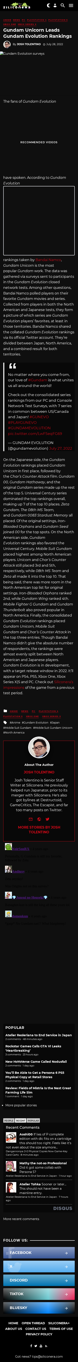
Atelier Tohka (30, 1184)
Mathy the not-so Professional (43, 1163)
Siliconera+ (59, 1323)
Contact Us (35, 1329)
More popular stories (21, 1105)
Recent (20, 1120)
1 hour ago (65, 1175)
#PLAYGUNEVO (22, 422)
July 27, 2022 (60, 448)
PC (23, 20)
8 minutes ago (30, 1154)
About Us (13, 1329)
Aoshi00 (26, 1134)
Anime (7, 20)
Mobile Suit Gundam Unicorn (53, 727)
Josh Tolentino (29, 44)
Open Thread (33, 1323)
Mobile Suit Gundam (18, 727)
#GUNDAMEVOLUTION (29, 428)
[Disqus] (39, 895)
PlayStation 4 (37, 20)
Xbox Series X (27, 24)
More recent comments (21, 1219)
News (16, 20)
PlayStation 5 (58, 20)
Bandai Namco (48, 260)
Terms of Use (61, 1329)
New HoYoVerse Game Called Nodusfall (36, 1062)
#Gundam (37, 380)
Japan (56, 722)
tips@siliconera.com (47, 1357)
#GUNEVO (39, 417)
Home (13, 1323)
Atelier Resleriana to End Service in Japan (38, 1035)
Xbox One (9, 24)
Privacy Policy (39, 1334)
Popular (33, 1120)
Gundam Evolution (36, 722)
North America (14, 732)
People (8, 1120)
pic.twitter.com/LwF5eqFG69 (35, 433)
